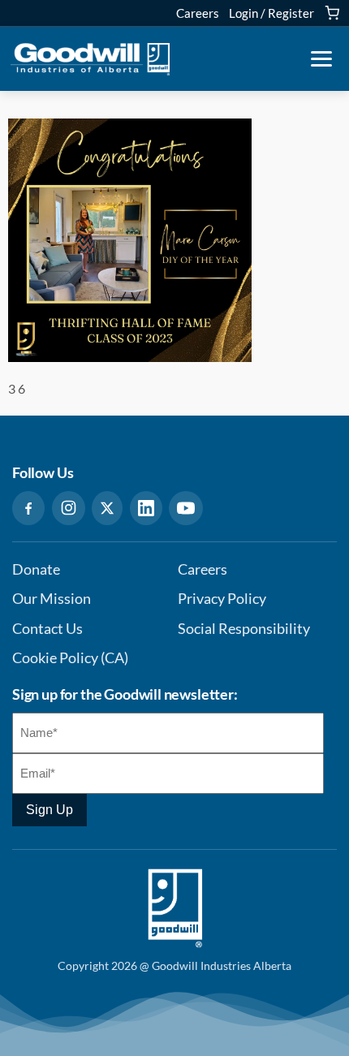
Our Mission (51, 598)
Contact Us (47, 628)
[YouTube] (186, 508)
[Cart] (332, 13)
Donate (36, 569)
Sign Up (49, 810)
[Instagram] (68, 508)
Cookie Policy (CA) (70, 657)
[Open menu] (321, 59)
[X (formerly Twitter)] (107, 508)
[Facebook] (28, 508)
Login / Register (271, 13)
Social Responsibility (244, 628)
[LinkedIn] (146, 508)
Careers (197, 13)
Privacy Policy (222, 598)
